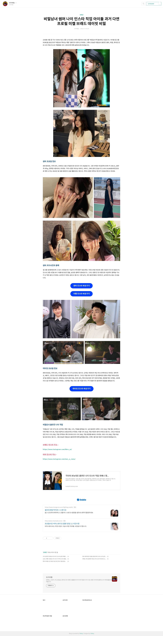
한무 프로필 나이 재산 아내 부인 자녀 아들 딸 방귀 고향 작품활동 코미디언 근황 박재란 (55, 561)
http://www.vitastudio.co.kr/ (53, 521)
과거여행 (49, 577)
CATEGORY (151, 4)
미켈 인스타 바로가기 (81, 294)
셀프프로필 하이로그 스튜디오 (55, 510)
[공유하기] (48, 538)
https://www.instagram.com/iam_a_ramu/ (59, 459)
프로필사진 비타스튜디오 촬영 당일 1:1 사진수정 (62, 524)
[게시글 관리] (51, 538)
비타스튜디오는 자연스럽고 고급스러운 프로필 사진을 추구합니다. (66, 526)
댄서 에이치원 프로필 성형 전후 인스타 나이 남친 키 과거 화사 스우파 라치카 (94, 556)
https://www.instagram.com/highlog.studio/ (59, 507)
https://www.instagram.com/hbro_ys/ (57, 449)
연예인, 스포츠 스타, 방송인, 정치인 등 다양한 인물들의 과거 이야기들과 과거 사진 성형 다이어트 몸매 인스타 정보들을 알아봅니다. (78, 581)
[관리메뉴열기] (159, 3)
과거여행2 (12, 3)
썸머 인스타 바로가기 (81, 286)
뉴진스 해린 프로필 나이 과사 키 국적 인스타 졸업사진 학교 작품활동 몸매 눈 (55, 559)
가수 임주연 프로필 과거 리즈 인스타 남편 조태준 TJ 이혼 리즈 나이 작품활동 (55, 556)
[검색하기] (143, 3)
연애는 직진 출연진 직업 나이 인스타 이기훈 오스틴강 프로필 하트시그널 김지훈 (94, 559)
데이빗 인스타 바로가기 (81, 389)
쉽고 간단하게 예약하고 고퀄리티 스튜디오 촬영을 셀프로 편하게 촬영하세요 (69, 513)
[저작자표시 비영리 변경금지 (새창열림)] (63, 538)
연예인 (81, 15)
